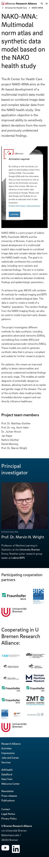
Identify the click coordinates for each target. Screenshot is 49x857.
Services (6, 762)
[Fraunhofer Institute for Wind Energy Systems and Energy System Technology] (35, 691)
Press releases (9, 795)
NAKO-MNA (37, 7)
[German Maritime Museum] (35, 681)
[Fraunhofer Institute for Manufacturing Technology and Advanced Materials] (10, 691)
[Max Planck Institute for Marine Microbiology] (35, 715)
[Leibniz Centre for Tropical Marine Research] (35, 704)
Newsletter (7, 791)
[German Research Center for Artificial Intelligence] (35, 657)
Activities (6, 748)
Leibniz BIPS (18, 557)
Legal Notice (8, 813)
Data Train (6, 779)
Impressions (8, 753)
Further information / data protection (24, 205)
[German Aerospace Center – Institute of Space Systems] (35, 669)
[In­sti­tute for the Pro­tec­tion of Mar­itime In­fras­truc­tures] (10, 668)
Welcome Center (10, 783)
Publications (8, 800)
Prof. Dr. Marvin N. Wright (22, 536)
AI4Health (7, 769)
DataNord (6, 774)
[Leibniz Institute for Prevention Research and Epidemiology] (38, 603)
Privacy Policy (9, 818)
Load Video (14, 214)
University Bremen (29, 549)
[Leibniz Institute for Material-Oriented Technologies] (17, 716)
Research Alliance (11, 743)
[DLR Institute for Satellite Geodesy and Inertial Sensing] (10, 680)
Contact (5, 809)
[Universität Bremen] (14, 616)
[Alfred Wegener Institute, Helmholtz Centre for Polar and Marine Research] (10, 656)
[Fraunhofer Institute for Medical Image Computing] (14, 599)
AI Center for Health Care (16, 7)
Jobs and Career (10, 757)
